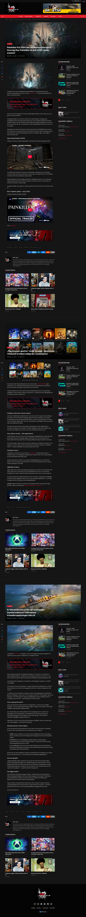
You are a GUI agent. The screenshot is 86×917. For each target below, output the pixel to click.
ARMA (7, 811)
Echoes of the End (74, 126)
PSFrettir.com (32, 93)
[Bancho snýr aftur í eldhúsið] (17, 300)
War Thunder (17, 653)
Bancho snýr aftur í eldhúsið (13, 309)
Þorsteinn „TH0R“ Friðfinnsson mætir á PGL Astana (72, 67)
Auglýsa (39, 908)
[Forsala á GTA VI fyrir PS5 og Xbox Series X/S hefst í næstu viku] (17, 280)
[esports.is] (12, 8)
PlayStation (26, 247)
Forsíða (21, 16)
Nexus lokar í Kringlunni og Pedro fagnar (42, 309)
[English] (84, 1)
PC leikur (21, 247)
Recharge (67, 131)
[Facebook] (2, 65)
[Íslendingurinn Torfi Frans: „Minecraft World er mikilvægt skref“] (61, 92)
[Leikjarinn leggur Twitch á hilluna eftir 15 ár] (43, 280)
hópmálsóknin (33, 453)
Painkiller (15, 247)
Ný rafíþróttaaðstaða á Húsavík (71, 112)
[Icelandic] (66, 16)
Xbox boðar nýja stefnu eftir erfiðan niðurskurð (15, 549)
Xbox (40, 247)
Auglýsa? (46, 16)
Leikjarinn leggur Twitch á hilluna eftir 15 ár (42, 289)
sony (13, 507)
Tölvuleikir (9, 43)
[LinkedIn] (2, 71)
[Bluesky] (2, 73)
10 (67, 99)
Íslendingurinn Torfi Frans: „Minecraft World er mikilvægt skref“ (72, 92)
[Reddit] (2, 76)
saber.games (13, 225)
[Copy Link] (2, 79)
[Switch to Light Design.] (81, 16)
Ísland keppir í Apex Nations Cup (71, 413)
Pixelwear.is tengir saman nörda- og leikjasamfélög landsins (72, 84)
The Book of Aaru (69, 135)
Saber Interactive (34, 247)
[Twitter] (2, 68)
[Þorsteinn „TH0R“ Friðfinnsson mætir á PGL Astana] (61, 67)
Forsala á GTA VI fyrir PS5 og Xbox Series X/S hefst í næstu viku (16, 289)
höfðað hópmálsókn (41, 384)
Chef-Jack (15, 257)
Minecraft (18, 811)
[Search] (83, 16)
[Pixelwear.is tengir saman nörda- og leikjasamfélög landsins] (61, 84)
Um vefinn (52, 908)
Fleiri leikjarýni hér (62, 138)
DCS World (12, 811)
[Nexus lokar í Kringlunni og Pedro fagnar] (43, 300)
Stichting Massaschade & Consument (33, 485)
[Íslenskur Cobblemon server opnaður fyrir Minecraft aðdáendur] (61, 75)
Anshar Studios (9, 247)
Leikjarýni (38, 16)
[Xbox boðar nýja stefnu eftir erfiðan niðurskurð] (17, 539)
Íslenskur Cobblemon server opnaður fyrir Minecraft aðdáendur (73, 76)
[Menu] (2, 16)
